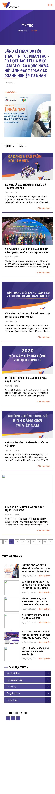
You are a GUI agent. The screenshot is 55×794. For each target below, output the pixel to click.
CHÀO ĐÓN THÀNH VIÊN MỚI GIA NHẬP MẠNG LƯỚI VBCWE (24, 509)
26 (17, 542)
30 (39, 542)
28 (28, 542)
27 (22, 542)
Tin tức (34, 31)
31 (45, 542)
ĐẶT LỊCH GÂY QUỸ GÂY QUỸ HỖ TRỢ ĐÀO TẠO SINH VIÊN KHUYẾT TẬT (35, 651)
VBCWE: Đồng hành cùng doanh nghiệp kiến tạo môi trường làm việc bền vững (27, 251)
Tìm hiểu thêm (10, 92)
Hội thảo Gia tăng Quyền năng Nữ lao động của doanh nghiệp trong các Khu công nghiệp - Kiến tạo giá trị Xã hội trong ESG (36, 571)
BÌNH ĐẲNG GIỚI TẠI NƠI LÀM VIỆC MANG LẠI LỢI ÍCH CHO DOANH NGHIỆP (27, 315)
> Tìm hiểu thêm (43, 208)
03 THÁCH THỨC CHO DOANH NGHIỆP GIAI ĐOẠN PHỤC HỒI (26, 380)
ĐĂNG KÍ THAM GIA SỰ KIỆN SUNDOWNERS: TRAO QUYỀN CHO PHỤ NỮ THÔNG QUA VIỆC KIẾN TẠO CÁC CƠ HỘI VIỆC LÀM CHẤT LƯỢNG (35, 604)
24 (6, 542)
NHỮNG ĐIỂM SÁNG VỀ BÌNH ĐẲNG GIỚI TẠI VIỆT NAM (26, 444)
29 (34, 542)
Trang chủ (22, 31)
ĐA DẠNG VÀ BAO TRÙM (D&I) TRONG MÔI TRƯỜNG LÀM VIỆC (25, 186)
